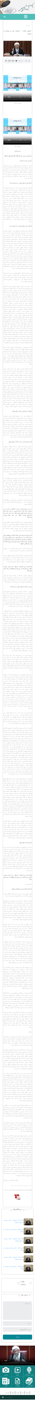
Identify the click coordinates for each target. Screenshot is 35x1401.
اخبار (23, 1393)
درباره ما (18, 1393)
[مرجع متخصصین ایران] (3, 1397)
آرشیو (13, 1393)
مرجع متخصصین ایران (9, 1397)
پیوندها (27, 1393)
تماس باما (8, 1393)
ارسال (17, 1337)
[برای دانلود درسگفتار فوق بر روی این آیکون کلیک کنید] (18, 1197)
